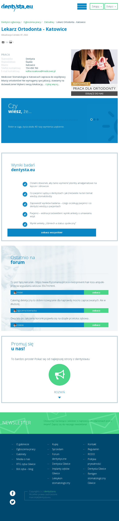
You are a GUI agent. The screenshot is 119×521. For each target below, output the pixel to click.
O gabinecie (22, 444)
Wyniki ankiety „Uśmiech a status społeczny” (53, 223)
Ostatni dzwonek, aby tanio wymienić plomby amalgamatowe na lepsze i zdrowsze (63, 184)
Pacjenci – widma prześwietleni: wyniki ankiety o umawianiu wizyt (61, 215)
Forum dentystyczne (59, 456)
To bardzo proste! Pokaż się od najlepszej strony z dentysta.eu (50, 359)
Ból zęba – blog (24, 469)
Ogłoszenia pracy (25, 449)
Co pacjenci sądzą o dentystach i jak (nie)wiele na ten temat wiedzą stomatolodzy (61, 194)
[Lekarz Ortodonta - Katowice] (94, 72)
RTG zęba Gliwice (25, 464)
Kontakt (92, 444)
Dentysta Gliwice (61, 463)
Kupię (55, 444)
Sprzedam (57, 449)
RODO (91, 454)
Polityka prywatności (94, 461)
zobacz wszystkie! (51, 232)
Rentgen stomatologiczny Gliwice (97, 478)
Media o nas (23, 459)
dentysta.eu (50, 491)
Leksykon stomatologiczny (61, 481)
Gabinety (21, 454)
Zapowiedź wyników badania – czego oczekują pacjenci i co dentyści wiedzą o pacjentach (60, 205)
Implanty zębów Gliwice (60, 471)
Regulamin (93, 449)
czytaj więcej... (52, 84)
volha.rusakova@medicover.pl (40, 71)
